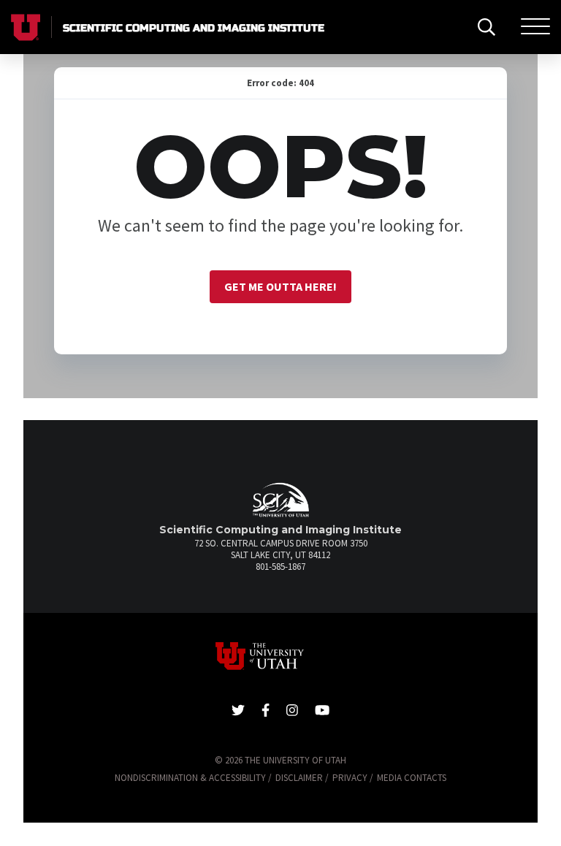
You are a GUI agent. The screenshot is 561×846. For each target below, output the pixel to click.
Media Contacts (411, 777)
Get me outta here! (280, 286)
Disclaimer (299, 777)
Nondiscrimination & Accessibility (190, 777)
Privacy (349, 777)
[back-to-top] (542, 817)
